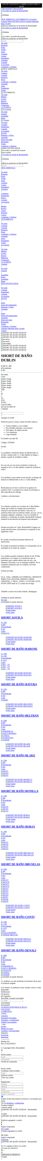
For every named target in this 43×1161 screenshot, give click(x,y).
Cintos (3, 211)
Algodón (4, 189)
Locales (8, 24)
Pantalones (5, 187)
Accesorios (32, 19)
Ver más (4, 600)
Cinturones (5, 260)
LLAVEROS (6, 262)
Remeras (4, 174)
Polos (3, 176)
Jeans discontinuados (9, 305)
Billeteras (4, 258)
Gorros (3, 215)
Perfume (4, 213)
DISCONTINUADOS (16, 21)
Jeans (3, 181)
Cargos (3, 185)
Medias (3, 206)
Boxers (3, 209)
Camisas (4, 183)
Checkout (4, 1140)
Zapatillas (4, 275)
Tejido (3, 179)
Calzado (4, 21)
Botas (3, 277)
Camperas (4, 194)
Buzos (3, 198)
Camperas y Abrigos (8, 217)
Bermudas (5, 322)
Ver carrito (5, 1129)
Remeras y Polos (7, 307)
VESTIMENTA (22, 19)
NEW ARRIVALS (8, 19)
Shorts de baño (6, 320)
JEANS (4, 299)
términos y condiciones (15, 1103)
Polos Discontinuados (9, 316)
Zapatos (4, 271)
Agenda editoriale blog (10, 328)
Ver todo (4, 172)
